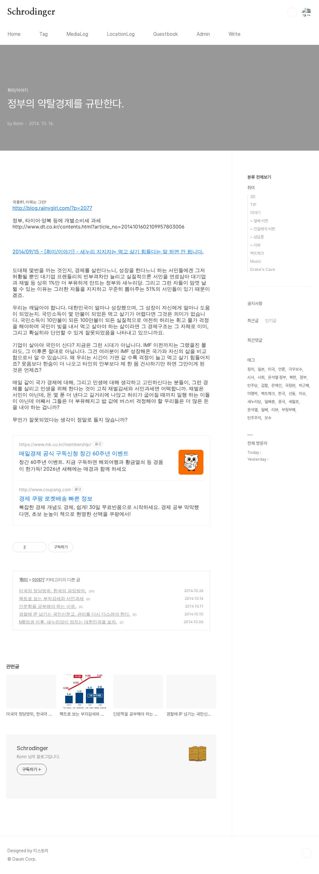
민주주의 (254, 418)
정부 (303, 377)
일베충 (269, 401)
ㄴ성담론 (257, 237)
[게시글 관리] (39, 547)
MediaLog (77, 34)
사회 (261, 377)
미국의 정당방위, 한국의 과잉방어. (52, 590)
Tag (43, 34)
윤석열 (252, 409)
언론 (281, 369)
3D (252, 196)
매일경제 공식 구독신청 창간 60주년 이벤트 (74, 453)
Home (14, 34)
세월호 (293, 401)
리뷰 (274, 409)
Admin (203, 34)
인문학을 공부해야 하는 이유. (47, 606)
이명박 (252, 393)
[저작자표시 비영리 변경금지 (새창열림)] (81, 547)
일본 (261, 369)
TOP (307, 853)
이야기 (38, 579)
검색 (292, 12)
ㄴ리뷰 (255, 245)
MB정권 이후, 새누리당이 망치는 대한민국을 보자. (68, 621)
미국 (271, 369)
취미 (24, 579)
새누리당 (254, 401)
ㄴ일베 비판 (259, 220)
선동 (291, 393)
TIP (253, 204)
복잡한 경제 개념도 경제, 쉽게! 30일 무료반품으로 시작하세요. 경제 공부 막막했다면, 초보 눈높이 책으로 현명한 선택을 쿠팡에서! (109, 510)
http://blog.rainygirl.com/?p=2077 (52, 208)
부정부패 (288, 409)
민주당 (252, 385)
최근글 (253, 320)
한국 (281, 393)
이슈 (302, 393)
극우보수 (295, 369)
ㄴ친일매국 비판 (262, 229)
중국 (281, 401)
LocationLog (121, 34)
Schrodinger (31, 12)
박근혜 (304, 385)
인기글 (270, 320)
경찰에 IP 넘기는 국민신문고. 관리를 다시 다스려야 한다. (74, 614)
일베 (264, 409)
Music (255, 261)
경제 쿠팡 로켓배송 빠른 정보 (56, 498)
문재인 (276, 385)
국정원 (290, 385)
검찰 (264, 385)
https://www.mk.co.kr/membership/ (55, 444)
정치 (250, 369)
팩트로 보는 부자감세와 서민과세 (51, 598)
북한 (292, 377)
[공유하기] (32, 547)
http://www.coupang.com (45, 489)
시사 (250, 377)
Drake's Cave (262, 269)
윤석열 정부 (277, 377)
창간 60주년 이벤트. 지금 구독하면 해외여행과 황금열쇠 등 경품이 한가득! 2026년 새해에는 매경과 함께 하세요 (91, 465)
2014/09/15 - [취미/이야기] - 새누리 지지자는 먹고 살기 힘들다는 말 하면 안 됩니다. (107, 251)
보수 (267, 418)
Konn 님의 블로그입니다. (38, 756)
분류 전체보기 (259, 177)
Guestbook (165, 34)
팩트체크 (257, 253)
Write (234, 34)
